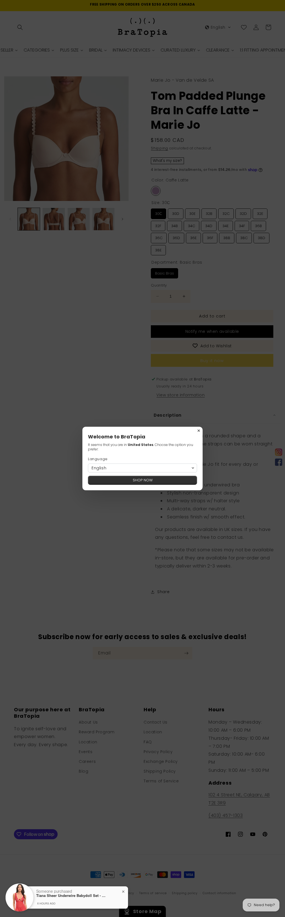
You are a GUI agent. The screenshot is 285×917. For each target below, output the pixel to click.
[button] (142, 468)
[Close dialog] (199, 430)
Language (98, 459)
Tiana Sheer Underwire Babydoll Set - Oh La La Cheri (71, 895)
